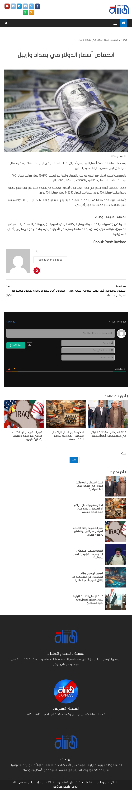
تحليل (73, 782)
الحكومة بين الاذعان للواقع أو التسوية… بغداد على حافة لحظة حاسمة (68, 436)
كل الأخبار (58, 787)
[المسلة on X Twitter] (31, 6)
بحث (123, 453)
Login (9, 322)
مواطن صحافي (26, 782)
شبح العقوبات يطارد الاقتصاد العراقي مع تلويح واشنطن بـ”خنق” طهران (27, 436)
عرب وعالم (103, 782)
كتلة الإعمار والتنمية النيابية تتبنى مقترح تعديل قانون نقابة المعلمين (88, 599)
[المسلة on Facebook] (37, 6)
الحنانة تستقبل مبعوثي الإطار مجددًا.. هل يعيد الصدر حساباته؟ (88, 554)
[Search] (6, 23)
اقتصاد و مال (44, 782)
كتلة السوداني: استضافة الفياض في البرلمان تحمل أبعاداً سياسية (89, 486)
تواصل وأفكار (70, 787)
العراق (114, 782)
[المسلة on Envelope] (25, 6)
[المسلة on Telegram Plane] (19, 6)
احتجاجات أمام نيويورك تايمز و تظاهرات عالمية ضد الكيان (36, 290)
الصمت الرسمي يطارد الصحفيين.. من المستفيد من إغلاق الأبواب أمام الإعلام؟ (87, 577)
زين (35, 251)
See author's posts (50, 259)
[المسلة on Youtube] (7, 6)
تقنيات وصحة (60, 782)
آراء (14, 782)
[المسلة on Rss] (31, 12)
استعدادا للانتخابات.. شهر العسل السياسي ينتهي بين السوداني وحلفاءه (97, 290)
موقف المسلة (87, 782)
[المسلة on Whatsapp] (25, 12)
